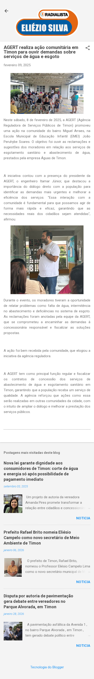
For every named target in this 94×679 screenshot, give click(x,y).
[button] (87, 48)
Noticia (83, 518)
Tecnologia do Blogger (47, 667)
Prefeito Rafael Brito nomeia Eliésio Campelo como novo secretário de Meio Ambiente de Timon (41, 537)
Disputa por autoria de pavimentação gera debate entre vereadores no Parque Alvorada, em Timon (38, 601)
